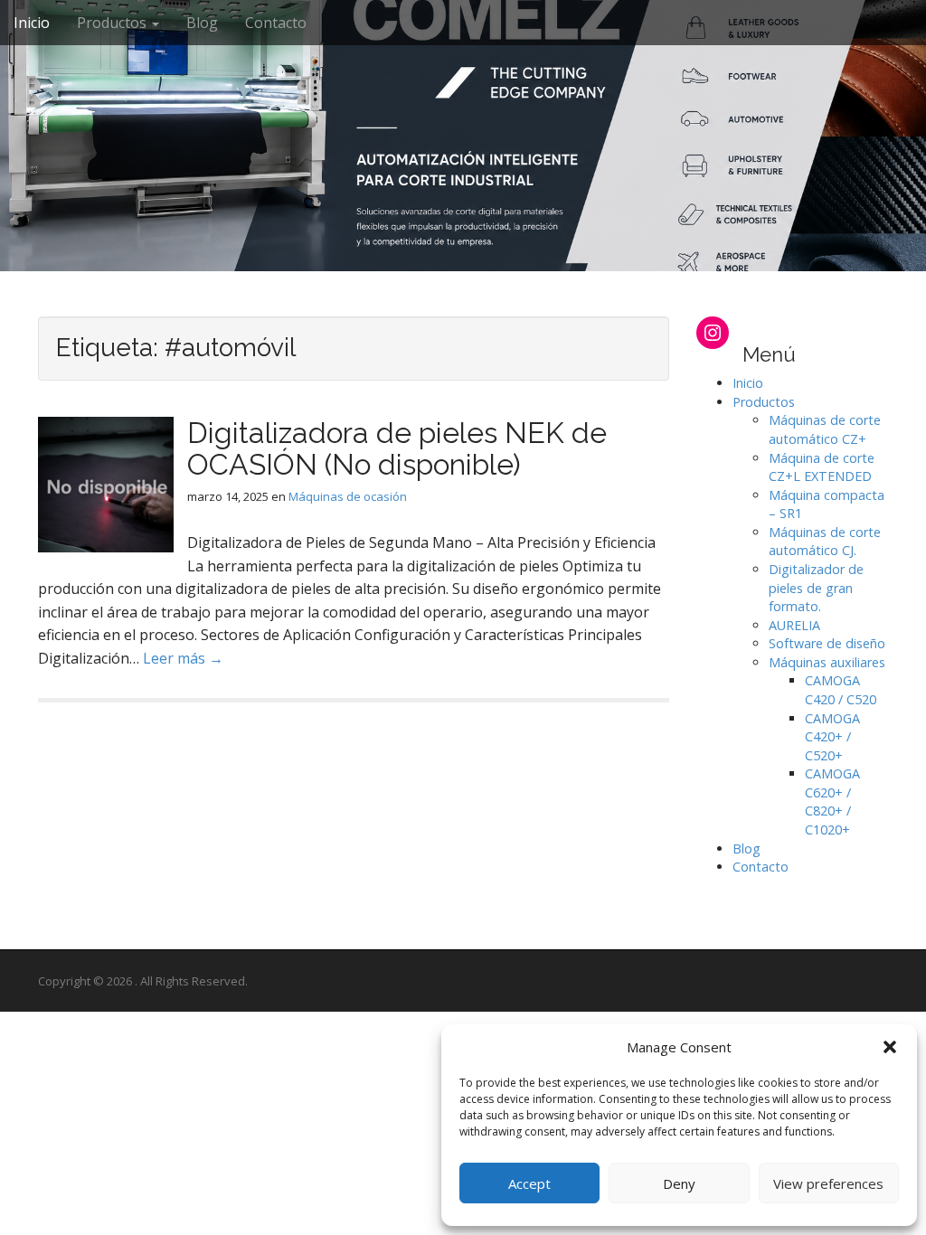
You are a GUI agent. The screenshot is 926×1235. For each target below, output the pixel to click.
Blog (202, 23)
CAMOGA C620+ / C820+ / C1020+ (832, 801)
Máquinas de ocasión (347, 496)
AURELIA (794, 625)
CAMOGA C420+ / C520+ (832, 737)
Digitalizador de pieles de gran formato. (816, 588)
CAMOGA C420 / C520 (840, 690)
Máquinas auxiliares (827, 662)
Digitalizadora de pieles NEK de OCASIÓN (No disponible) (397, 448)
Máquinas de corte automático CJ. (825, 541)
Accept (529, 1183)
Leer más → (183, 658)
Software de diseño (827, 643)
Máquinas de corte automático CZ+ (825, 429)
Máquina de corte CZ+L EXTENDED (821, 467)
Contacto (276, 23)
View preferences (828, 1183)
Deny (679, 1183)
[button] (890, 1047)
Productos (113, 23)
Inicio (32, 23)
